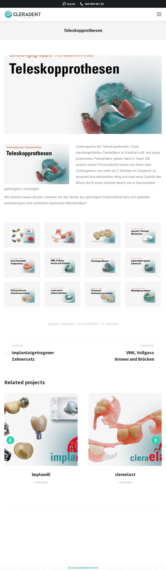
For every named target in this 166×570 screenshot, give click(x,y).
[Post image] (22, 235)
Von (87, 323)
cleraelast (125, 474)
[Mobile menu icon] (159, 14)
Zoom (35, 429)
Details (47, 429)
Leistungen (67, 323)
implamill (41, 474)
